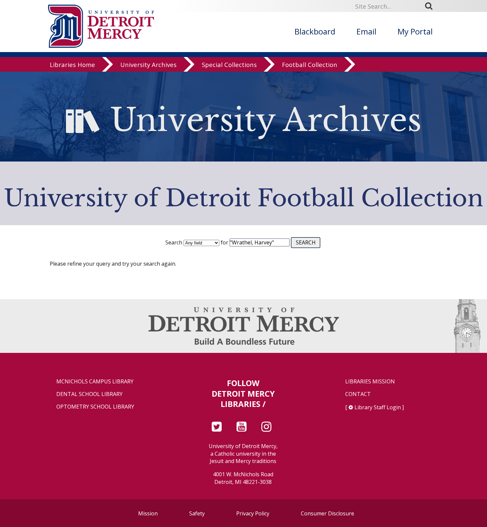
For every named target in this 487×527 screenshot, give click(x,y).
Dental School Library (89, 394)
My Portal (415, 31)
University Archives (148, 64)
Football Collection (309, 64)
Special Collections (229, 64)
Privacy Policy (252, 513)
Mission (148, 513)
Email (366, 31)
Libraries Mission (370, 381)
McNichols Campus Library (95, 381)
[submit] (431, 6)
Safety (197, 513)
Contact (358, 394)
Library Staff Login (377, 407)
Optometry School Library (95, 407)
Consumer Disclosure (327, 513)
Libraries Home (72, 64)
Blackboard (315, 31)
